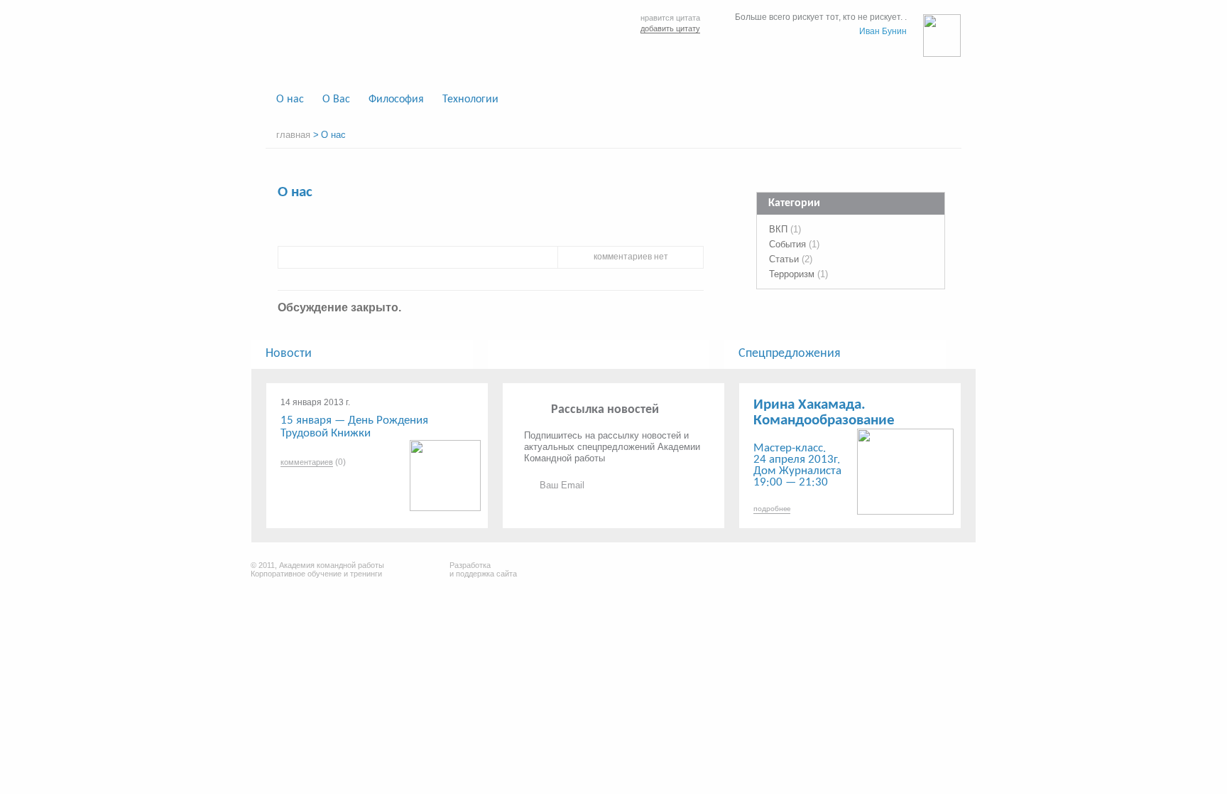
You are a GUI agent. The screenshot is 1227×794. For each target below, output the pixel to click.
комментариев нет (631, 257)
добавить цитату (670, 28)
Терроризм (791, 274)
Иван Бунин (883, 31)
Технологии (470, 99)
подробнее (771, 509)
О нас (290, 99)
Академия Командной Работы (380, 44)
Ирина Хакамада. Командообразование (824, 412)
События (787, 244)
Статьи (784, 259)
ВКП (778, 229)
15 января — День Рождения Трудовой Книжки (354, 426)
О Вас (336, 99)
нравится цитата (670, 18)
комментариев (306, 462)
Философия (396, 99)
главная (293, 134)
